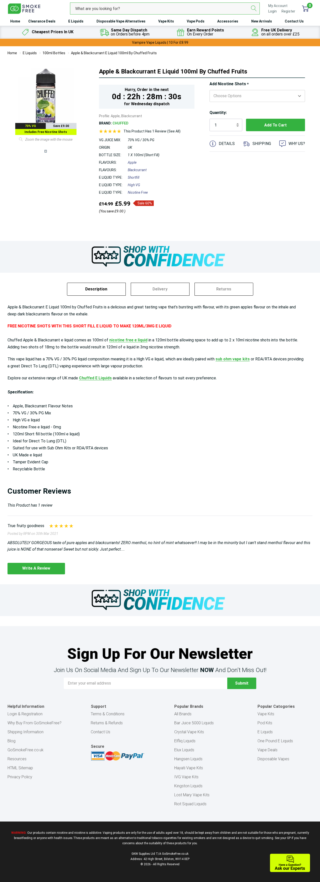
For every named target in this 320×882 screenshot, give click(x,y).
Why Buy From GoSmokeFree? (35, 723)
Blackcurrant (137, 170)
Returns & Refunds (107, 723)
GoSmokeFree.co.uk (26, 750)
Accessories (227, 21)
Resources (17, 759)
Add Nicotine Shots (229, 84)
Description (96, 289)
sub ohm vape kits (233, 359)
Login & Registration (25, 714)
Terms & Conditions (107, 714)
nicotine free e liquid (128, 340)
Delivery (160, 289)
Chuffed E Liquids (95, 378)
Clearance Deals (42, 21)
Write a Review (36, 568)
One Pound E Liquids (275, 741)
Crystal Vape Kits (189, 732)
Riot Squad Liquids (190, 804)
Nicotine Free (138, 192)
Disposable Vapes (273, 759)
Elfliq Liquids (185, 741)
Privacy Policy (20, 777)
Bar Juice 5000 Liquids (194, 723)
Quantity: (218, 112)
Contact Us (294, 21)
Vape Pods (195, 21)
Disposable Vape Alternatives (121, 21)
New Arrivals (261, 21)
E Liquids (76, 21)
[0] (305, 8)
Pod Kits (265, 723)
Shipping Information (26, 732)
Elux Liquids (184, 750)
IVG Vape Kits (186, 777)
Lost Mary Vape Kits (192, 795)
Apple (132, 162)
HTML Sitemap (20, 768)
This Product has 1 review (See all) (152, 131)
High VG (134, 185)
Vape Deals (268, 750)
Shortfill (133, 177)
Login (273, 11)
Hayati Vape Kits (188, 768)
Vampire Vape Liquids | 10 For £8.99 (160, 42)
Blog (12, 741)
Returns (223, 289)
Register (288, 11)
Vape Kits (166, 21)
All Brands (183, 714)
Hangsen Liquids (188, 759)
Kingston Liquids (188, 786)
